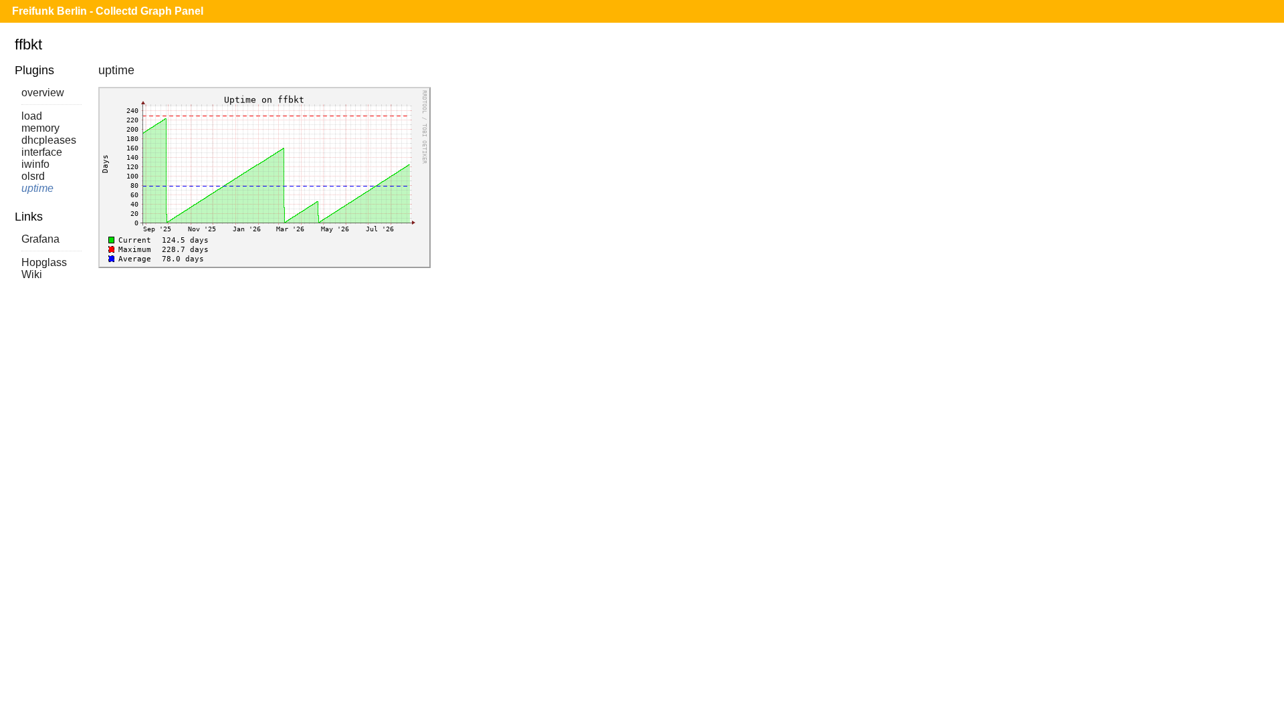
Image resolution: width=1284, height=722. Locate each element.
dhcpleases (48, 140)
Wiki (31, 274)
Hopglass (44, 262)
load (31, 116)
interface (41, 152)
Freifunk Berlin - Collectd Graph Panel (107, 11)
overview (42, 92)
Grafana (40, 239)
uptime (37, 188)
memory (40, 128)
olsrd (33, 176)
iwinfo (35, 164)
